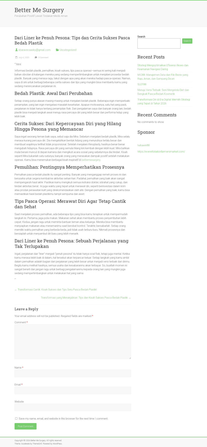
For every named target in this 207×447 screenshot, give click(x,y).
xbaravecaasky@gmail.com (34, 49)
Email (18, 384)
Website (19, 401)
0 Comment (43, 57)
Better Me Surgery (39, 10)
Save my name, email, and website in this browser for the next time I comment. (63, 418)
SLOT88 (141, 84)
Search (141, 36)
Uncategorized (68, 49)
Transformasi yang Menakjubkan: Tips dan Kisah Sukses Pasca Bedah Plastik (86, 297)
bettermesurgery (91, 159)
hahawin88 (143, 145)
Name (19, 367)
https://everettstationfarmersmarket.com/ (161, 151)
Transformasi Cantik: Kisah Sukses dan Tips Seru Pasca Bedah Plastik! (56, 289)
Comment (21, 322)
